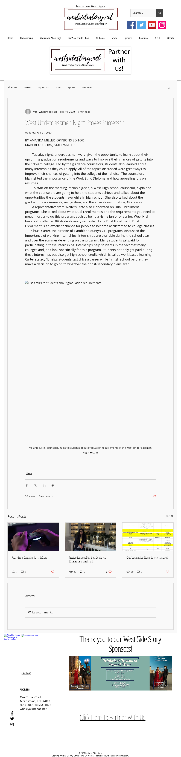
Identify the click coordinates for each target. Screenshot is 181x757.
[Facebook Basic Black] (12, 713)
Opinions (43, 87)
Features (87, 87)
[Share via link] (52, 485)
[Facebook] (131, 25)
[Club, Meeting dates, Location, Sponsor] (147, 537)
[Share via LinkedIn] (44, 485)
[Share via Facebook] (26, 485)
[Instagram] (162, 25)
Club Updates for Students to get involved (147, 557)
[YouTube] (152, 25)
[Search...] (159, 13)
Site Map (26, 673)
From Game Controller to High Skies (29, 557)
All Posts (12, 87)
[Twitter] (141, 25)
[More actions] (154, 112)
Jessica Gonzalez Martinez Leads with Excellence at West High (88, 559)
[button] (90, 60)
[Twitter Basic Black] (12, 719)
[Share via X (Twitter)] (35, 485)
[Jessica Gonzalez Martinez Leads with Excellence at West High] (90, 537)
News (27, 87)
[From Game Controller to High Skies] (33, 537)
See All (170, 516)
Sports (71, 87)
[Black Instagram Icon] (12, 724)
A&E (58, 87)
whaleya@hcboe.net (33, 709)
